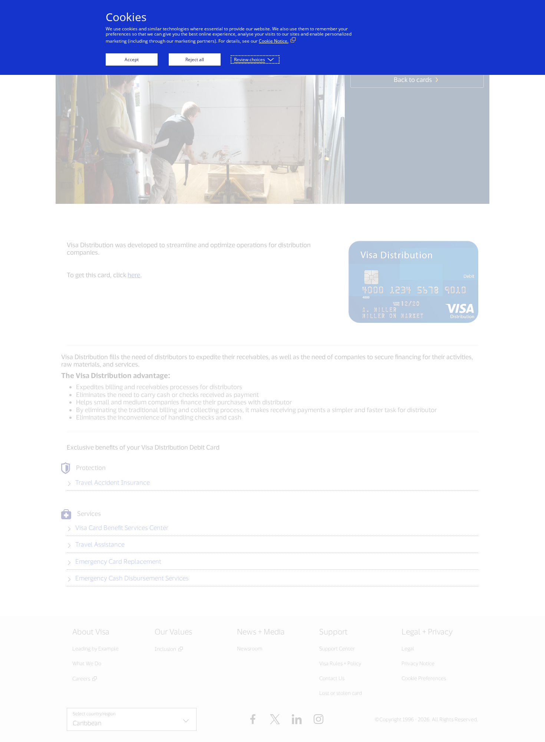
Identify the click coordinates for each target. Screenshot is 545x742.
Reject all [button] (194, 59)
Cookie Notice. (273, 41)
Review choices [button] (249, 59)
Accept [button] (132, 59)
